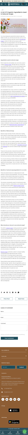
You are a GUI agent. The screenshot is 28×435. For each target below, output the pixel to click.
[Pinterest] (7, 292)
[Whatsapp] (18, 292)
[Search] (5, 4)
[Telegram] (12, 292)
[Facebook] (1, 292)
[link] (18, 433)
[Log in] (26, 4)
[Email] (15, 292)
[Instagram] (6, 399)
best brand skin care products (17, 124)
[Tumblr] (10, 292)
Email (2, 317)
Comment (3, 323)
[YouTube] (14, 399)
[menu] (2, 4)
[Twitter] (4, 292)
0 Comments (19, 16)
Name (2, 311)
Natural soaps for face (18, 185)
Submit (21, 367)
